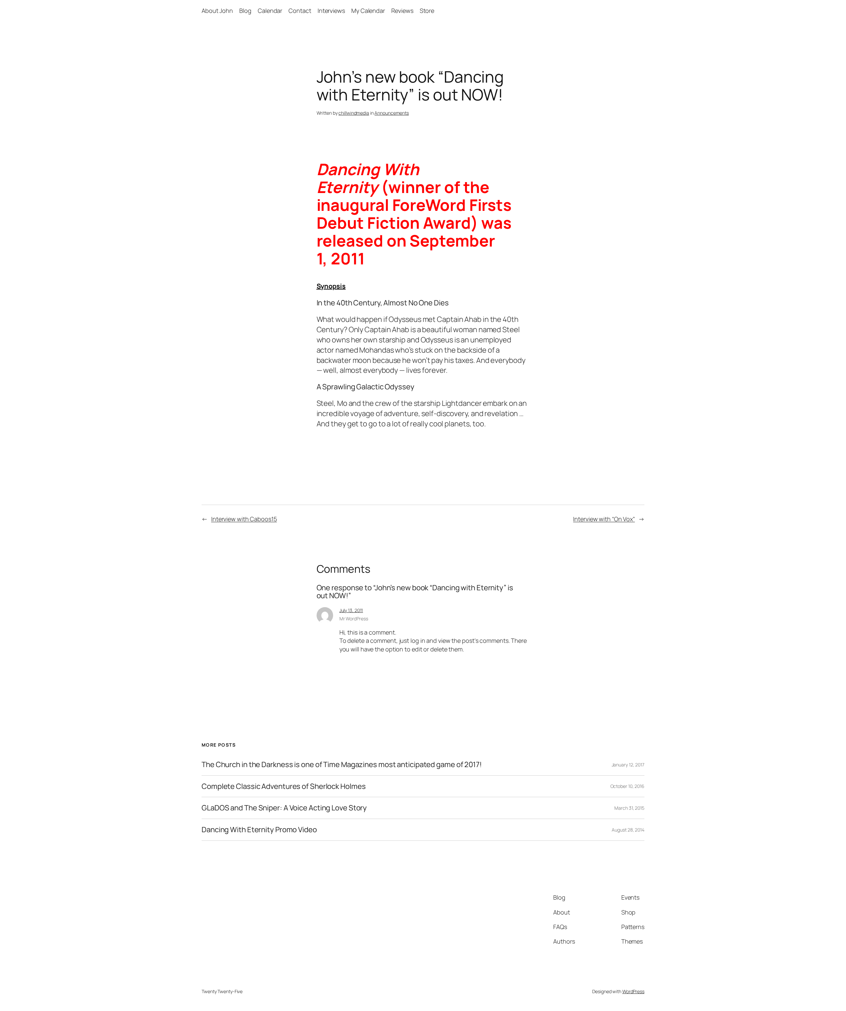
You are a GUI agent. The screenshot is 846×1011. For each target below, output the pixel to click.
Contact (299, 11)
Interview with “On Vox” (604, 519)
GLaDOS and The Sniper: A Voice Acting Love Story (284, 808)
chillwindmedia (353, 113)
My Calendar (368, 11)
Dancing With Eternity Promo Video (259, 830)
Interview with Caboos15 (244, 519)
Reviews (402, 11)
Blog (245, 11)
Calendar (270, 11)
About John (217, 11)
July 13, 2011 (351, 610)
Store (427, 11)
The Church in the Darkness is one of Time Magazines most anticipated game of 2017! (342, 764)
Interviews (331, 11)
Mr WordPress (353, 618)
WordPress (633, 991)
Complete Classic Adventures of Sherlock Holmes (283, 786)
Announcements (391, 113)
